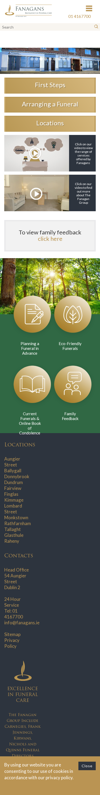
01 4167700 (13, 614)
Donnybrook (16, 476)
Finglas (11, 494)
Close (87, 766)
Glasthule (13, 535)
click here (50, 238)
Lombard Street (13, 508)
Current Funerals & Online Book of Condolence (30, 423)
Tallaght (12, 529)
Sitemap (12, 634)
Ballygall (12, 470)
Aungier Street (12, 462)
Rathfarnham (17, 523)
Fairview (12, 488)
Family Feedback (70, 416)
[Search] (96, 27)
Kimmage (13, 500)
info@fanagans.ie (21, 622)
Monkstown (16, 517)
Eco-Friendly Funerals (70, 346)
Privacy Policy (11, 643)
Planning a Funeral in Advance (30, 348)
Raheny (11, 541)
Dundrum (13, 482)
